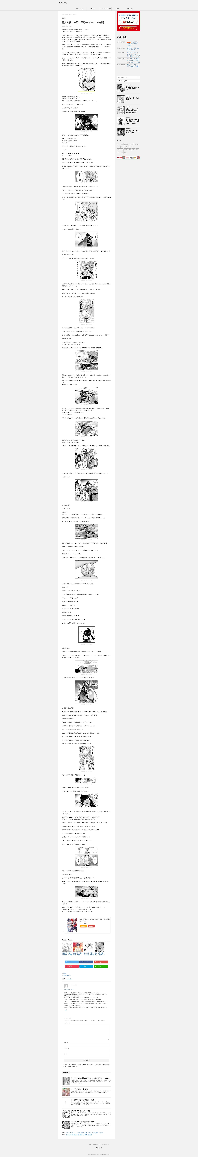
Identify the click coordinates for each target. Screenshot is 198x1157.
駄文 (125, 152)
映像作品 (131, 146)
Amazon (83, 926)
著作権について (96, 1144)
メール (66, 1048)
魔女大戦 (69, 975)
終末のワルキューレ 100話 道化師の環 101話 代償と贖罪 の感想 (84, 1132)
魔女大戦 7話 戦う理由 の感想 (80, 1111)
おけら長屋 (120, 144)
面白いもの (120, 152)
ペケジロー (69, 978)
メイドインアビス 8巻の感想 (79, 1089)
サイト (65, 1054)
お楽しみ (126, 144)
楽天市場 (91, 926)
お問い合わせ (130, 8)
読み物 (64, 973)
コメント (67, 1023)
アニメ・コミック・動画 (105, 8)
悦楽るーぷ (63, 3)
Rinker (85, 923)
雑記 (118, 8)
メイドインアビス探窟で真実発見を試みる (82, 1122)
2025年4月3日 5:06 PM (69, 989)
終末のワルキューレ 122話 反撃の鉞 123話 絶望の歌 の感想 (132, 110)
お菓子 (131, 144)
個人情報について (105, 1144)
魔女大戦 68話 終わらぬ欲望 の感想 (132, 131)
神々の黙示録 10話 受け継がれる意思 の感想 (79, 1134)
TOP (90, 1144)
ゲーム (122, 146)
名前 (66, 1042)
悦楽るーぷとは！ (80, 8)
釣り (134, 149)
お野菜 (136, 144)
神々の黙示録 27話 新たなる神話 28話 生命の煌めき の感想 (132, 121)
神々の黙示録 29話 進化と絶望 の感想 (132, 88)
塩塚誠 (64, 975)
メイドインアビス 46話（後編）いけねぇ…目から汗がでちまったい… (90, 1078)
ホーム (67, 8)
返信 (66, 1009)
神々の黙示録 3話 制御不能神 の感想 (82, 1100)
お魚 (118, 146)
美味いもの (92, 8)
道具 (130, 149)
